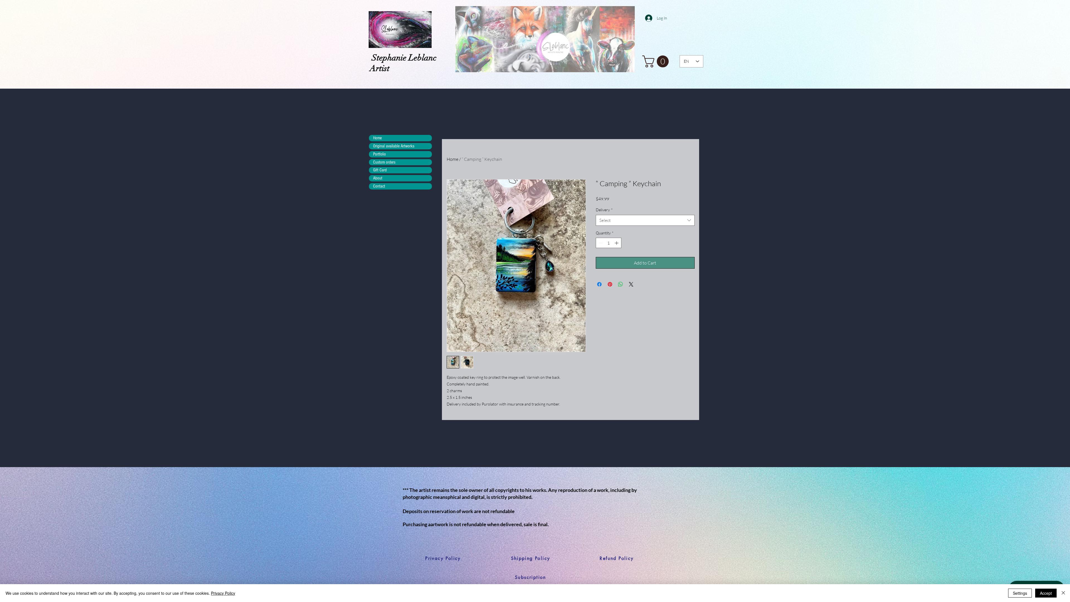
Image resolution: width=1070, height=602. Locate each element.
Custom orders (384, 162)
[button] (657, 61)
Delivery (604, 209)
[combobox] (645, 220)
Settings (1020, 593)
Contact (379, 186)
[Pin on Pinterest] (610, 284)
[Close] (1063, 593)
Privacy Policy (223, 593)
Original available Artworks (393, 146)
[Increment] (617, 243)
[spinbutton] (609, 243)
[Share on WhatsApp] (620, 284)
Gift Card (380, 170)
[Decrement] (600, 243)
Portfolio (379, 154)
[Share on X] (631, 284)
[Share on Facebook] (599, 284)
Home (452, 159)
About (377, 178)
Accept (1046, 593)
